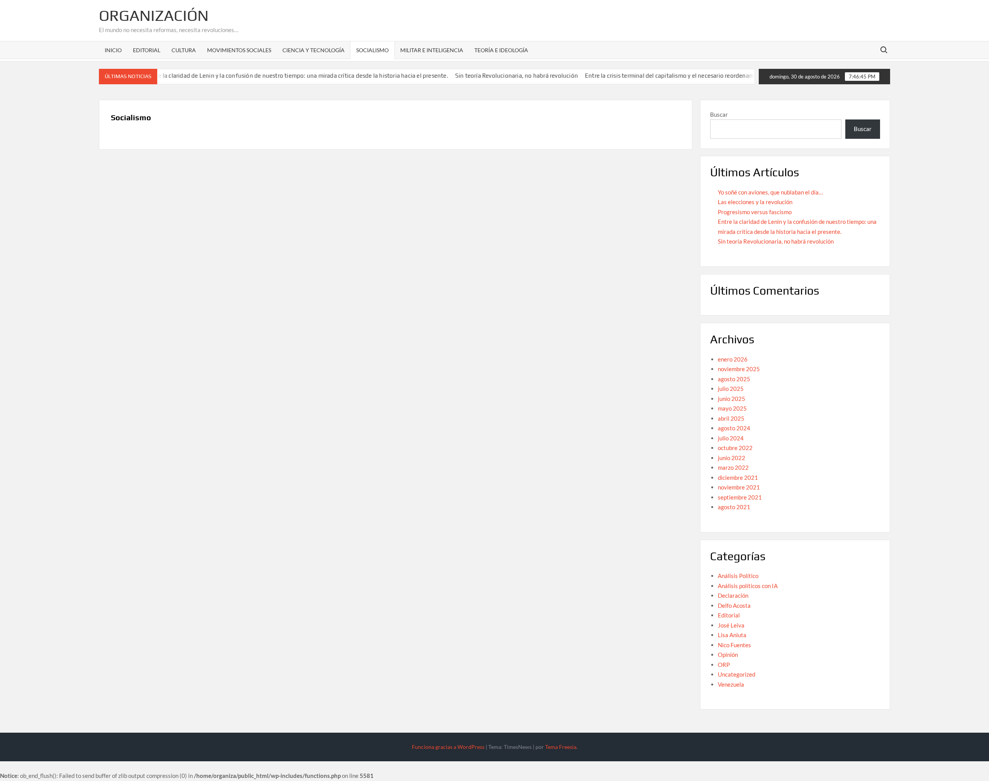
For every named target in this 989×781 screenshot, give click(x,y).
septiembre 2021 (740, 497)
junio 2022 (731, 457)
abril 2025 (731, 418)
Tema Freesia (560, 746)
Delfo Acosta (734, 605)
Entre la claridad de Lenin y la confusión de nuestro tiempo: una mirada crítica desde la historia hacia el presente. (281, 75)
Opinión (728, 654)
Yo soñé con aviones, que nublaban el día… (770, 192)
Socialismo (372, 50)
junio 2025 (731, 398)
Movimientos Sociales (239, 50)
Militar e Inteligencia (431, 50)
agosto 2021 (734, 506)
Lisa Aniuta (732, 634)
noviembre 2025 (739, 368)
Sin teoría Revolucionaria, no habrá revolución (500, 75)
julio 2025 (731, 388)
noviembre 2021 (739, 487)
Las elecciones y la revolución (755, 201)
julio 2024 (731, 438)
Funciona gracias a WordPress (448, 746)
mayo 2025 (732, 408)
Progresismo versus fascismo (755, 211)
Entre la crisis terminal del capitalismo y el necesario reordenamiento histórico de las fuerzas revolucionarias (713, 75)
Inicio (113, 50)
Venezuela (731, 684)
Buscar (719, 114)
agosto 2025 (734, 378)
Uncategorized (736, 674)
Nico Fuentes (734, 644)
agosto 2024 (734, 428)
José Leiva (731, 625)
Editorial (146, 50)
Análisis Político (738, 575)
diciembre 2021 (738, 477)
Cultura (184, 50)
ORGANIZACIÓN (154, 15)
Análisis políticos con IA (748, 585)
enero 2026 (733, 359)
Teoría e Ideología (501, 50)
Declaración (733, 595)
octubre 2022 (735, 447)
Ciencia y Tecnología (313, 50)
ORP (724, 664)
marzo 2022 (733, 467)
